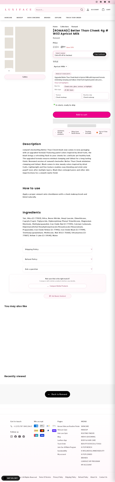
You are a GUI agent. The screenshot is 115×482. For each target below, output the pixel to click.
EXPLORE (58, 18)
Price (55, 43)
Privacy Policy (58, 477)
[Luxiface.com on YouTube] (19, 436)
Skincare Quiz (62, 430)
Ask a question (31, 269)
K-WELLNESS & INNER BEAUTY (92, 451)
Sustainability (62, 451)
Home (55, 27)
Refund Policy (31, 259)
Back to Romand (59, 394)
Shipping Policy (32, 249)
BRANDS (47, 18)
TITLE (55, 61)
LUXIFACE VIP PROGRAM (90, 461)
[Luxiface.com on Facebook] (15, 436)
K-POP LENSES (86, 454)
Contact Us (103, 477)
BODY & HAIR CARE (88, 440)
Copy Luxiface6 (100, 54)
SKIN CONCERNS (33, 18)
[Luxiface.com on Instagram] (11, 436)
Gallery (24, 77)
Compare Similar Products (59, 286)
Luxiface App (62, 440)
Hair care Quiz (62, 433)
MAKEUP (20, 18)
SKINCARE (8, 18)
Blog (59, 437)
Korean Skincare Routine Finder (69, 426)
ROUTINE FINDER (87, 433)
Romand (75, 27)
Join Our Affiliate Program (67, 447)
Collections (64, 27)
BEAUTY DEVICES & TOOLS (91, 444)
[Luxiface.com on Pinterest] (23, 436)
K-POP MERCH (86, 447)
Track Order (62, 444)
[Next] (8, 70)
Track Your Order (73, 18)
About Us (93, 477)
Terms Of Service (45, 477)
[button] (82, 121)
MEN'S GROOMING (88, 437)
